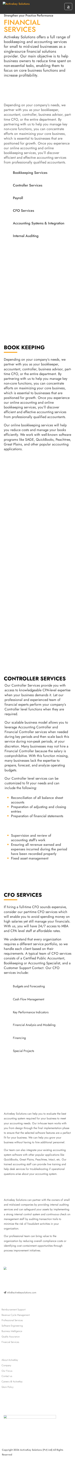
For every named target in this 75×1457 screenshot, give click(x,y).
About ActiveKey (10, 1360)
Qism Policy (7, 1387)
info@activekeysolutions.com (21, 1292)
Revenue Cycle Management (16, 1315)
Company (6, 1365)
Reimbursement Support (13, 1309)
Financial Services (10, 1342)
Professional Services (12, 1320)
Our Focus (7, 1371)
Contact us (7, 1376)
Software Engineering (12, 1325)
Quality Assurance (11, 1336)
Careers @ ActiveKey (12, 1381)
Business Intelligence (12, 1331)
